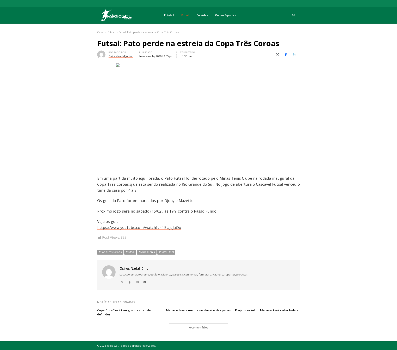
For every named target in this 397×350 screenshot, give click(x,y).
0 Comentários (198, 327)
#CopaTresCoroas (110, 252)
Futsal (185, 15)
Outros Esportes (225, 15)
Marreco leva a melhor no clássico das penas (198, 310)
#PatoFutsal (166, 252)
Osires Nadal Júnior (135, 268)
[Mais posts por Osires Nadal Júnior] (101, 53)
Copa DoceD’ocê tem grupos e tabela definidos (124, 312)
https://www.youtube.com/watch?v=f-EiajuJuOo (139, 227)
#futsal (130, 252)
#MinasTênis (147, 252)
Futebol (169, 15)
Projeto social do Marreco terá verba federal (267, 310)
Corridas (202, 15)
